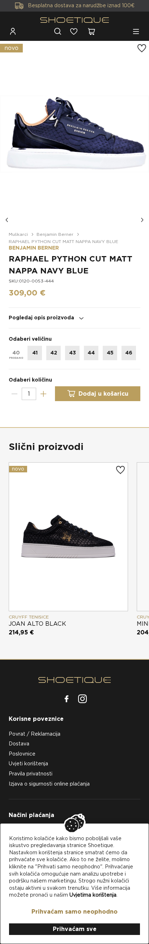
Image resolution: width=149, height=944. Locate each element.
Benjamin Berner (55, 234)
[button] (7, 220)
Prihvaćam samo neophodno (74, 911)
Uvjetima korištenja (92, 895)
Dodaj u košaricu (103, 393)
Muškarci (18, 234)
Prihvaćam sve (75, 929)
